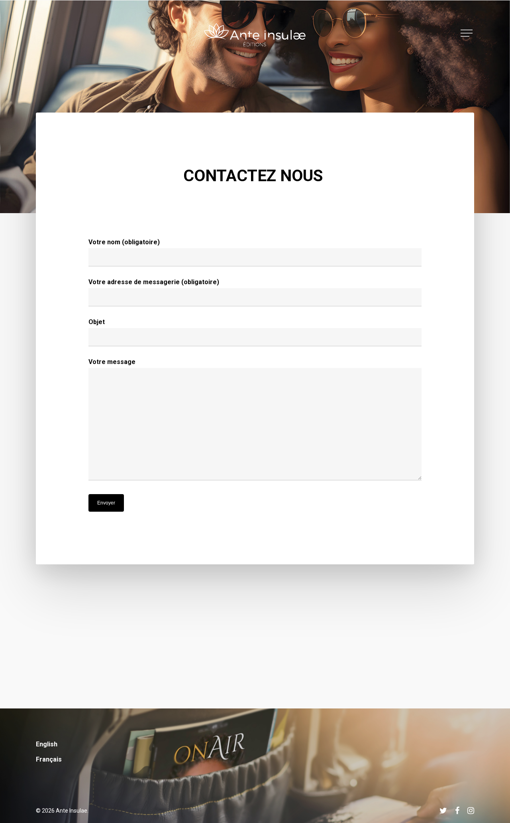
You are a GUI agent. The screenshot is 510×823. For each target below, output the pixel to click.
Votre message (111, 362)
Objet (96, 322)
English (46, 744)
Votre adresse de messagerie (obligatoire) (153, 282)
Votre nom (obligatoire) (124, 242)
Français (49, 759)
